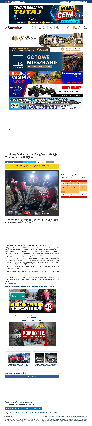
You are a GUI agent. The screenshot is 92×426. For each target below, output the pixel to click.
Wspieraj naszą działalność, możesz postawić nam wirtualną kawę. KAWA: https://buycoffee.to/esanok (33, 166)
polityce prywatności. (67, 421)
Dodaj (33, 28)
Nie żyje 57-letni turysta (22, 412)
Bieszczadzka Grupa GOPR (12, 412)
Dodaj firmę (73, 1)
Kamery (85, 28)
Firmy (62, 28)
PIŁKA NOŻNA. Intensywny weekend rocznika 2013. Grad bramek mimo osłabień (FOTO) (18, 365)
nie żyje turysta (31, 412)
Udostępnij (32, 376)
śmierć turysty (48, 412)
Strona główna (43, 416)
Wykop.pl (41, 162)
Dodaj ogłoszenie (65, 1)
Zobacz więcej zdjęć (45, 212)
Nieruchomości (51, 28)
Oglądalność (69, 416)
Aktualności (21, 1)
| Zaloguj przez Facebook (22, 408)
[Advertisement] (46, 119)
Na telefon (57, 28)
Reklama (13, 1)
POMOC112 (36, 412)
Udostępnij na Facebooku (14, 162)
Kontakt (86, 416)
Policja (68, 28)
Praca (44, 28)
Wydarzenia (74, 28)
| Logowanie (10, 408)
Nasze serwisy (80, 416)
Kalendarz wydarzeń (70, 174)
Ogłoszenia (39, 28)
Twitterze (30, 162)
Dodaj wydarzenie (82, 1)
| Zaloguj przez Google (36, 408)
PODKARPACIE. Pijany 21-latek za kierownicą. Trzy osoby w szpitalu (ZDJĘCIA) (45, 365)
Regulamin (62, 416)
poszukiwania (42, 412)
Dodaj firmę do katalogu (54, 416)
